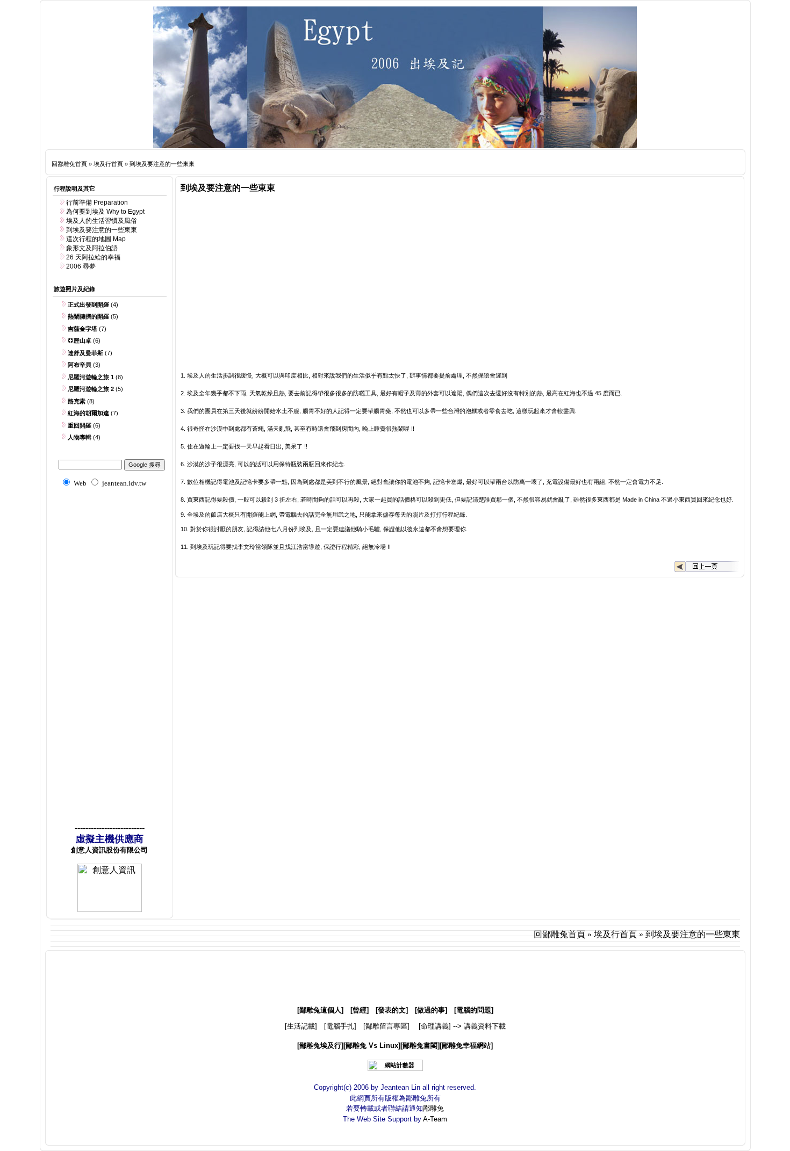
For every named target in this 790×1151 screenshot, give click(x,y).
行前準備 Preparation (97, 202)
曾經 (360, 1010)
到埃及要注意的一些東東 (162, 164)
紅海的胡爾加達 (88, 413)
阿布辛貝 (79, 364)
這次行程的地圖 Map (96, 239)
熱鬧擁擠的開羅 (88, 316)
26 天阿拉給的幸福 (93, 257)
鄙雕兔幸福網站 (466, 1045)
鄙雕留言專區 (386, 1026)
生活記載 (301, 1026)
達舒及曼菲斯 (85, 353)
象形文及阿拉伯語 (92, 248)
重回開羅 (79, 425)
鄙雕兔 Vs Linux (372, 1045)
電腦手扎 (340, 1026)
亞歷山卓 (79, 340)
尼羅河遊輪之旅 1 (91, 377)
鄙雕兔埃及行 (320, 1045)
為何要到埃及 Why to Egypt (105, 211)
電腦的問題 (473, 1010)
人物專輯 (79, 437)
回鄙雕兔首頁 (69, 164)
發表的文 (392, 1010)
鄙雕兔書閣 (420, 1045)
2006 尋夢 (81, 266)
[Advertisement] (405, 162)
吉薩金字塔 (82, 328)
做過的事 (431, 1010)
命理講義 (435, 1026)
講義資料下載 (485, 1026)
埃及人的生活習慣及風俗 (101, 221)
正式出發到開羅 (88, 304)
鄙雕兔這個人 (320, 1010)
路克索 (76, 401)
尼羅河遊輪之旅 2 (91, 389)
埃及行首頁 (108, 164)
